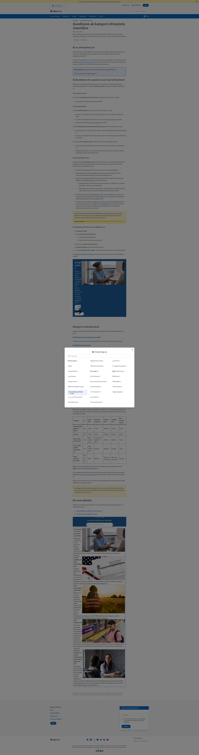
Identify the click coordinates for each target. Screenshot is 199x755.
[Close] (132, 350)
